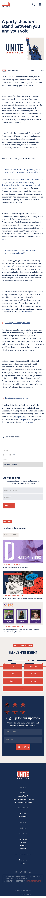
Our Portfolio (23, 817)
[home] (6, 4)
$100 (33, 674)
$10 (12, 667)
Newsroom (23, 860)
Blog (23, 863)
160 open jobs (24, 419)
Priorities (23, 793)
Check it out (29, 422)
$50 (12, 674)
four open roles (19, 416)
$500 (33, 681)
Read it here (27, 312)
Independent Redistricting (23, 802)
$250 (12, 681)
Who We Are (23, 839)
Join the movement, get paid (17, 398)
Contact (23, 849)
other (23, 688)
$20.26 (33, 667)
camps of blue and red (15, 266)
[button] (40, 4)
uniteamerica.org (33, 881)
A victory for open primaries (17, 323)
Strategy (23, 813)
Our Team (23, 842)
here (4, 239)
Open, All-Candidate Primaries (23, 799)
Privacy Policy (25, 894)
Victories (23, 828)
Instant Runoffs (23, 796)
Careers (23, 845)
